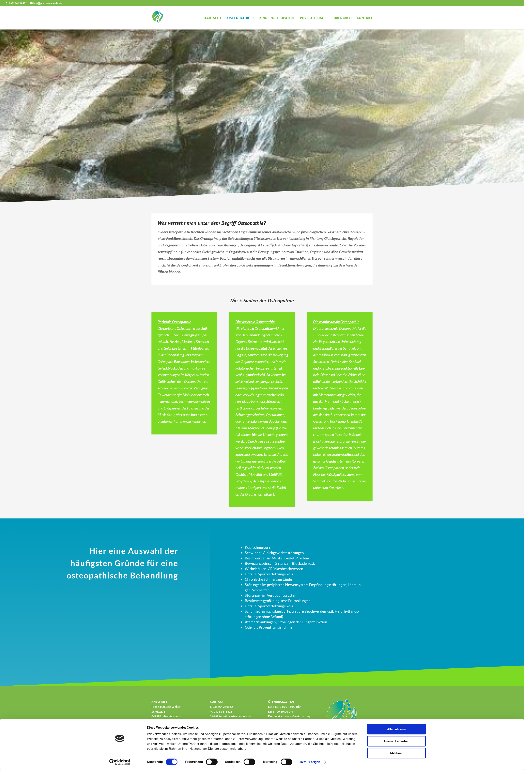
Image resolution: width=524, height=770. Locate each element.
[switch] (212, 762)
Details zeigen (310, 762)
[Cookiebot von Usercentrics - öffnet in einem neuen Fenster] (120, 762)
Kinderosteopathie (277, 18)
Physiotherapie (314, 18)
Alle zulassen (396, 729)
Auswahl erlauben (396, 741)
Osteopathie (238, 18)
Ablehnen (396, 753)
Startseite (212, 18)
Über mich (343, 18)
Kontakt (365, 18)
